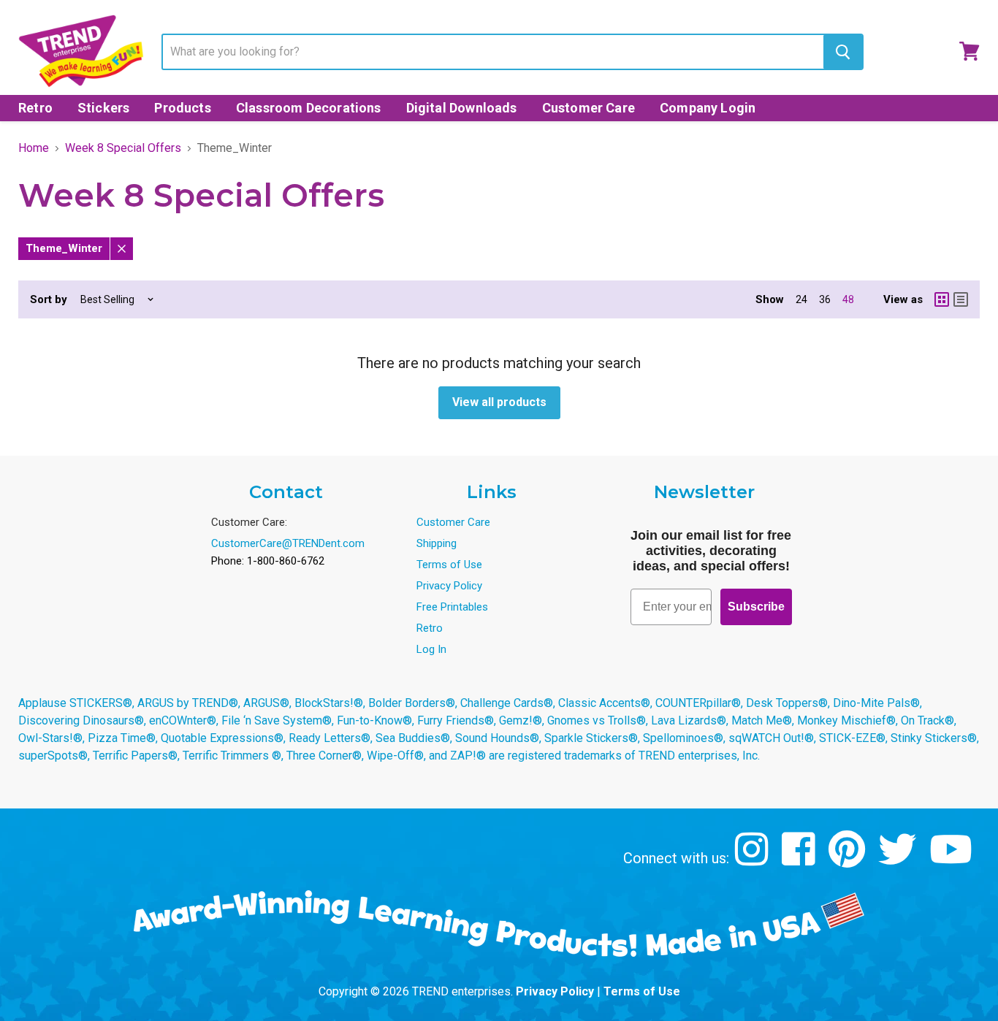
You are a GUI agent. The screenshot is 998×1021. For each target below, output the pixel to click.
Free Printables (452, 606)
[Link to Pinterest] (848, 859)
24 (801, 299)
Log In (431, 649)
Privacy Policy (449, 585)
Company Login (707, 107)
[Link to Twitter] (899, 859)
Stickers (103, 107)
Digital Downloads (461, 107)
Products (182, 107)
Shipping (436, 543)
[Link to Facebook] (800, 859)
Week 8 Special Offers (123, 148)
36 (825, 299)
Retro (35, 107)
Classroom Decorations (308, 107)
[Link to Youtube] (953, 859)
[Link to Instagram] (753, 859)
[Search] (842, 52)
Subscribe (756, 606)
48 (848, 299)
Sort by (48, 300)
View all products (499, 402)
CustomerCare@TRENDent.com (288, 543)
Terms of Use (449, 564)
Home (33, 148)
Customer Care (588, 107)
